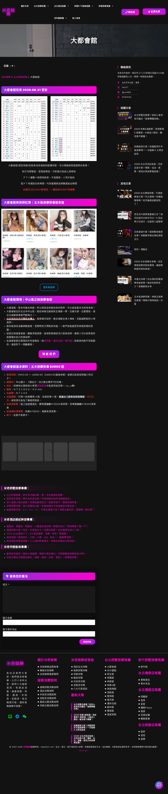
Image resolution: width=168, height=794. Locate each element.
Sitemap (83, 790)
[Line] (10, 755)
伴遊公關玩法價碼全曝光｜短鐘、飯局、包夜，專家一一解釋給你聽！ (43, 596)
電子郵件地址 (10, 669)
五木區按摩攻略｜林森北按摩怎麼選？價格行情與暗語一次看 (148, 300)
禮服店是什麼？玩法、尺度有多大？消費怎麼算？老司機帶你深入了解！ (44, 569)
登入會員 (76, 18)
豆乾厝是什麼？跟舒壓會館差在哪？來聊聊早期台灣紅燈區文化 (148, 235)
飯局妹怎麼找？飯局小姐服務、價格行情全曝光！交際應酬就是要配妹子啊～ (46, 593)
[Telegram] (17, 755)
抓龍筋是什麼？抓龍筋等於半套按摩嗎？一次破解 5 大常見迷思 (148, 150)
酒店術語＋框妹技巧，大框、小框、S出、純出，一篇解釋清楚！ (40, 576)
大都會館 (12, 430)
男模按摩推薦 (104, 6)
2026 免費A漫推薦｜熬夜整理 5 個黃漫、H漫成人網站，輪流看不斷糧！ (149, 133)
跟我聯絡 (41, 385)
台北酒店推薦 (60, 6)
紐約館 (47, 340)
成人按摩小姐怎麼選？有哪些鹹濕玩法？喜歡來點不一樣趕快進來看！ (43, 541)
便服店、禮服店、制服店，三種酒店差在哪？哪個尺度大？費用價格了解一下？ (47, 565)
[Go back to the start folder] (5, 431)
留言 (6, 624)
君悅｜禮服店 (140, 249)
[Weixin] (24, 755)
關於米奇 (25, 6)
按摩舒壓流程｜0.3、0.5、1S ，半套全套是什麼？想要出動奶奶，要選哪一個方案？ (51, 549)
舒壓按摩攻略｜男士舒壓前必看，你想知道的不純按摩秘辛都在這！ (42, 545)
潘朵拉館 (58, 340)
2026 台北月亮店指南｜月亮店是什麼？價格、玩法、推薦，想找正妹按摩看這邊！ (148, 168)
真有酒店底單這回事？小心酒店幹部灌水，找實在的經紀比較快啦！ (42, 580)
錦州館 (68, 340)
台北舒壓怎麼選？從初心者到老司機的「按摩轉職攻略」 (84, 746)
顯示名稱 (7, 657)
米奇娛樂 (6, 77)
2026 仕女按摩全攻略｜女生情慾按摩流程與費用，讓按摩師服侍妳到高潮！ (148, 265)
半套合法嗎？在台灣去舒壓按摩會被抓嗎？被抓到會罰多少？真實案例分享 (148, 283)
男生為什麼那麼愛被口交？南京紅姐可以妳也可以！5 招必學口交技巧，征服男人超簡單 (148, 218)
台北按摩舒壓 (40, 6)
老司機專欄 (59, 18)
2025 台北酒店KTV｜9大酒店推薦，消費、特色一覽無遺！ (38, 573)
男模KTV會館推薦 (82, 6)
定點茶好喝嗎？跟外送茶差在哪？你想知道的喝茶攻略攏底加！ (39, 538)
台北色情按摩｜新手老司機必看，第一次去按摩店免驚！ (36, 534)
